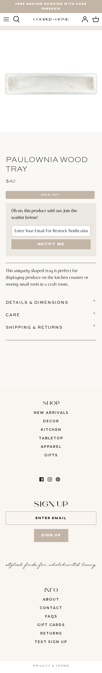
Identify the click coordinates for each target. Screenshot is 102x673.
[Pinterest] (58, 479)
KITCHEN (51, 429)
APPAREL (51, 446)
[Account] (83, 19)
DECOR (51, 421)
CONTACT (51, 608)
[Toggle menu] (6, 19)
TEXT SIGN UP (51, 642)
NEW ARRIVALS (51, 412)
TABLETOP (51, 438)
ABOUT (51, 599)
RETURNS (51, 633)
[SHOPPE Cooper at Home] (51, 19)
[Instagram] (50, 479)
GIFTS (51, 455)
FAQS (51, 616)
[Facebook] (41, 479)
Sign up (51, 535)
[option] (51, 81)
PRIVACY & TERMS (51, 666)
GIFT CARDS (51, 625)
